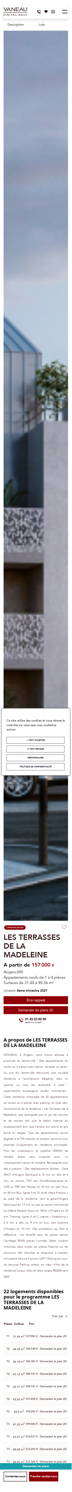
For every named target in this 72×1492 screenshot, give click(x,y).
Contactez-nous (15, 1476)
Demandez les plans (36, 1466)
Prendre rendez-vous (43, 1476)
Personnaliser (35, 757)
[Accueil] (15, 12)
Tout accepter (36, 740)
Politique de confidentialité (36, 766)
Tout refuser (36, 749)
